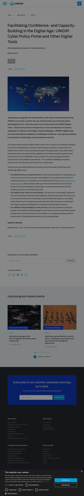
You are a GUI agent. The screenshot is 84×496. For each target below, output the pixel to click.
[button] (28, 493)
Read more (45, 481)
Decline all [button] (66, 485)
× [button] (81, 471)
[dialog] (42, 482)
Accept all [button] (66, 480)
